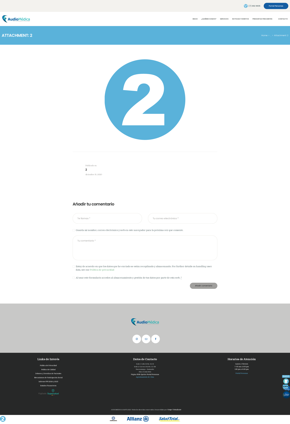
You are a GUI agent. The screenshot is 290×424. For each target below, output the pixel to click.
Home (264, 35)
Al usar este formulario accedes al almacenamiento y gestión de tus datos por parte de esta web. (129, 277)
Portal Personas (242, 373)
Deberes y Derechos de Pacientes (48, 373)
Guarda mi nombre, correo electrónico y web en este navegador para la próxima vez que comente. (129, 230)
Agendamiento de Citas (145, 377)
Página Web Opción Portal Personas (145, 374)
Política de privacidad (102, 270)
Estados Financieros (48, 386)
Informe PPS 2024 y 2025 (48, 381)
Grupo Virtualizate (174, 410)
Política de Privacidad (48, 365)
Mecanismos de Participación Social (48, 377)
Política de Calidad (48, 369)
